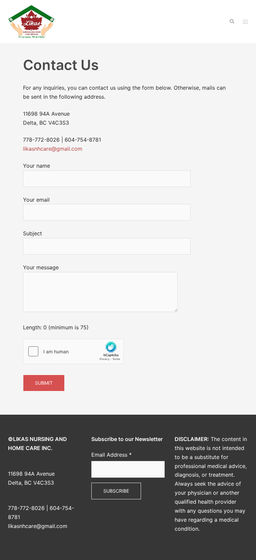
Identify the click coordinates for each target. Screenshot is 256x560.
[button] (231, 21)
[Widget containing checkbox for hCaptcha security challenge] (73, 351)
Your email (36, 199)
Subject (32, 233)
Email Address (111, 454)
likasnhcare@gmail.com (52, 148)
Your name (36, 165)
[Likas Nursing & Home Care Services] (31, 21)
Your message (41, 267)
